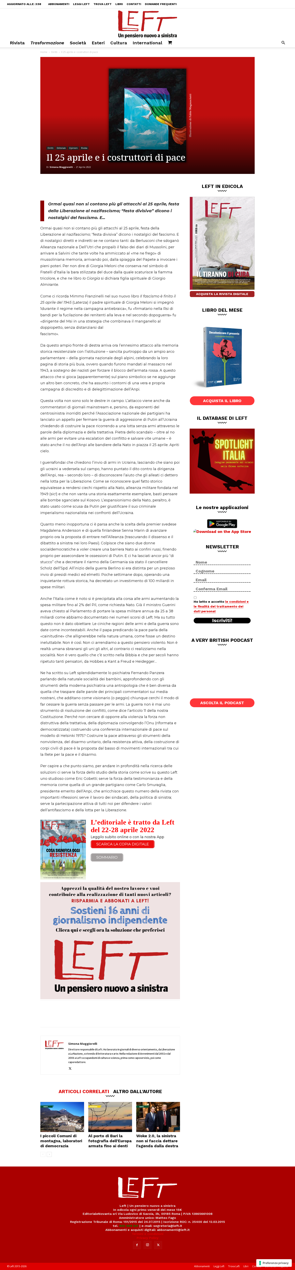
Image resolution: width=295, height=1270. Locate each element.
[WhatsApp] (96, 187)
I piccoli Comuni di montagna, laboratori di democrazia (61, 1140)
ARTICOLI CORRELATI (84, 1091)
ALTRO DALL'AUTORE (137, 1091)
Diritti (54, 52)
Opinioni (73, 148)
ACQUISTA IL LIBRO (222, 400)
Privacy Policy (148, 1238)
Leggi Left (81, 4)
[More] (109, 187)
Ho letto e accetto (221, 606)
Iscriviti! (222, 620)
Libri (119, 4)
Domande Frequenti (161, 4)
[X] (82, 187)
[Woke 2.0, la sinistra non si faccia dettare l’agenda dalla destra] (158, 1117)
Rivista (17, 42)
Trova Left (103, 4)
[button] (283, 43)
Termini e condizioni (147, 1234)
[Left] (147, 23)
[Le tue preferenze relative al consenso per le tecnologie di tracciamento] (274, 1263)
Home (43, 52)
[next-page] (49, 1154)
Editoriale (61, 148)
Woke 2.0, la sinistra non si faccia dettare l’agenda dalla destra (157, 1140)
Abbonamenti (58, 4)
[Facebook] (69, 187)
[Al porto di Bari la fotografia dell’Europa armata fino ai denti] (110, 1117)
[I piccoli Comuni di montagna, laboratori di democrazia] (62, 1117)
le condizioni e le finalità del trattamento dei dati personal (221, 606)
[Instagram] (147, 1245)
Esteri (98, 42)
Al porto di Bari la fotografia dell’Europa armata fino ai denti (110, 1140)
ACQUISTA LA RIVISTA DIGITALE (222, 294)
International (147, 42)
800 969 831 (128, 1226)
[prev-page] (42, 1154)
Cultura (118, 42)
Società (78, 42)
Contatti (134, 4)
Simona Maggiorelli (61, 166)
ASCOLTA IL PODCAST (222, 702)
